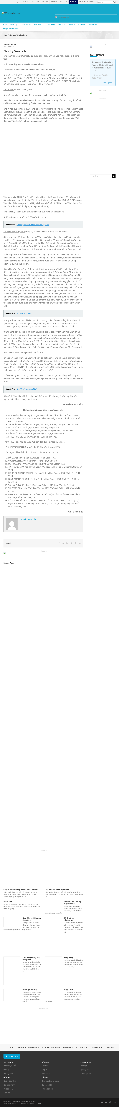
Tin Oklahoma (94, 1047)
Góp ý (44, 1070)
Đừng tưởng (68, 958)
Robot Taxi (7, 902)
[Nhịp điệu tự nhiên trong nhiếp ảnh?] (11, 922)
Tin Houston (32, 1047)
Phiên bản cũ (47, 1089)
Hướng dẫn (8, 1073)
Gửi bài (45, 1066)
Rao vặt (84, 1066)
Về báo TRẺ (8, 1089)
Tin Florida (6, 1047)
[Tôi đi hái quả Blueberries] (53, 935)
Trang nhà (13, 1056)
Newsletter (46, 1073)
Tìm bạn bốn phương (50, 1081)
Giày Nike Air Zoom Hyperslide (57, 890)
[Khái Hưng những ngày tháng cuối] (11, 971)
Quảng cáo (85, 1070)
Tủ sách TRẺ (47, 1085)
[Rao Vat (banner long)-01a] (86, 9)
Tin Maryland (108, 1047)
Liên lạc (6, 1093)
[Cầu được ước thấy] (11, 995)
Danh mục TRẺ (9, 1066)
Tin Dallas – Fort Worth (50, 1047)
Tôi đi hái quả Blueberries (69, 919)
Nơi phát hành (9, 1085)
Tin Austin (67, 1047)
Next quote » (108, 83)
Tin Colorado (80, 1047)
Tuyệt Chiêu (68, 990)
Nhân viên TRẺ (9, 1081)
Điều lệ (6, 1070)
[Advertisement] (43, 867)
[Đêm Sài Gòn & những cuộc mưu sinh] (53, 906)
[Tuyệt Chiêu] (53, 994)
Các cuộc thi (86, 1073)
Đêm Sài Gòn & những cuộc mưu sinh (72, 903)
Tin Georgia (19, 1047)
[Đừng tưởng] (53, 962)
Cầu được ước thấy (30, 990)
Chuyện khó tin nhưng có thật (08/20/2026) (20, 890)
